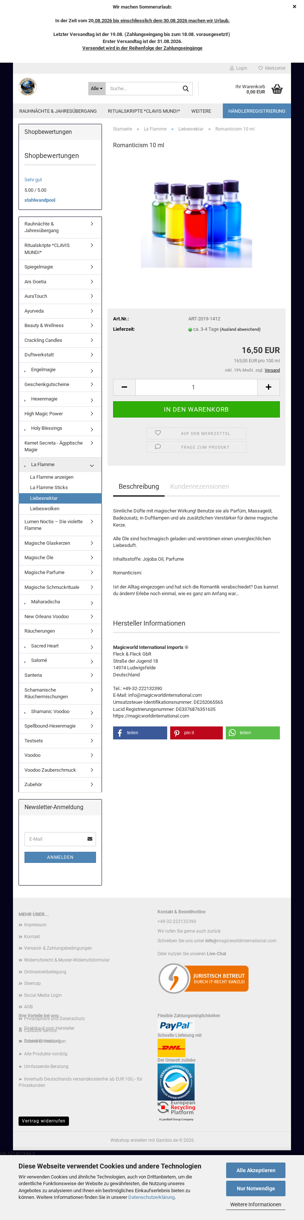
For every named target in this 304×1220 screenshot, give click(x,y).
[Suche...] (186, 89)
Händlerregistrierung (256, 111)
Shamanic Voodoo (49, 711)
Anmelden (60, 857)
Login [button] (240, 68)
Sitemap (32, 983)
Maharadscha (45, 601)
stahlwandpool (39, 200)
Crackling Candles (43, 340)
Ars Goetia (35, 281)
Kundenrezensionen (199, 486)
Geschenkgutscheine (46, 384)
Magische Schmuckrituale (51, 587)
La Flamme (42, 464)
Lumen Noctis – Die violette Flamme (53, 525)
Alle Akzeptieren (256, 1170)
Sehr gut (33, 179)
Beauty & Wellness (44, 325)
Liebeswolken (44, 508)
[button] (124, 387)
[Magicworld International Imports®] (48, 87)
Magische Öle (38, 557)
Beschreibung (139, 486)
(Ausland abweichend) (240, 329)
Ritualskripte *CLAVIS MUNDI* (144, 111)
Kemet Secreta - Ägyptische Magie (53, 446)
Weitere (201, 111)
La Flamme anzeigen (51, 477)
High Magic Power (43, 413)
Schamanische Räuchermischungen (46, 693)
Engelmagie (43, 369)
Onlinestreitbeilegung (45, 972)
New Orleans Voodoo (46, 616)
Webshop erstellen (128, 1140)
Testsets (33, 740)
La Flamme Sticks (49, 487)
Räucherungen (39, 631)
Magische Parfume (44, 572)
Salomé (38, 660)
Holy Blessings (46, 428)
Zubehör (33, 784)
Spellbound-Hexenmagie (50, 726)
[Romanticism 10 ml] (196, 211)
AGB (28, 1006)
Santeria (33, 675)
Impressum (35, 924)
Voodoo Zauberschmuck (50, 770)
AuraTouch (35, 296)
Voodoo (32, 755)
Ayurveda (34, 311)
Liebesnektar (43, 498)
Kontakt (32, 936)
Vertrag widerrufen (44, 1121)
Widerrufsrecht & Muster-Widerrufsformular (67, 960)
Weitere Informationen (255, 1204)
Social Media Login (43, 995)
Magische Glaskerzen (47, 543)
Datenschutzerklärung (151, 1197)
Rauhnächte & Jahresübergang (58, 111)
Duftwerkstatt (39, 354)
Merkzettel (274, 68)
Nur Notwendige (256, 1188)
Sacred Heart (44, 646)
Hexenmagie (43, 399)
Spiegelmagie (38, 267)
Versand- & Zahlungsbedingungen (58, 948)
